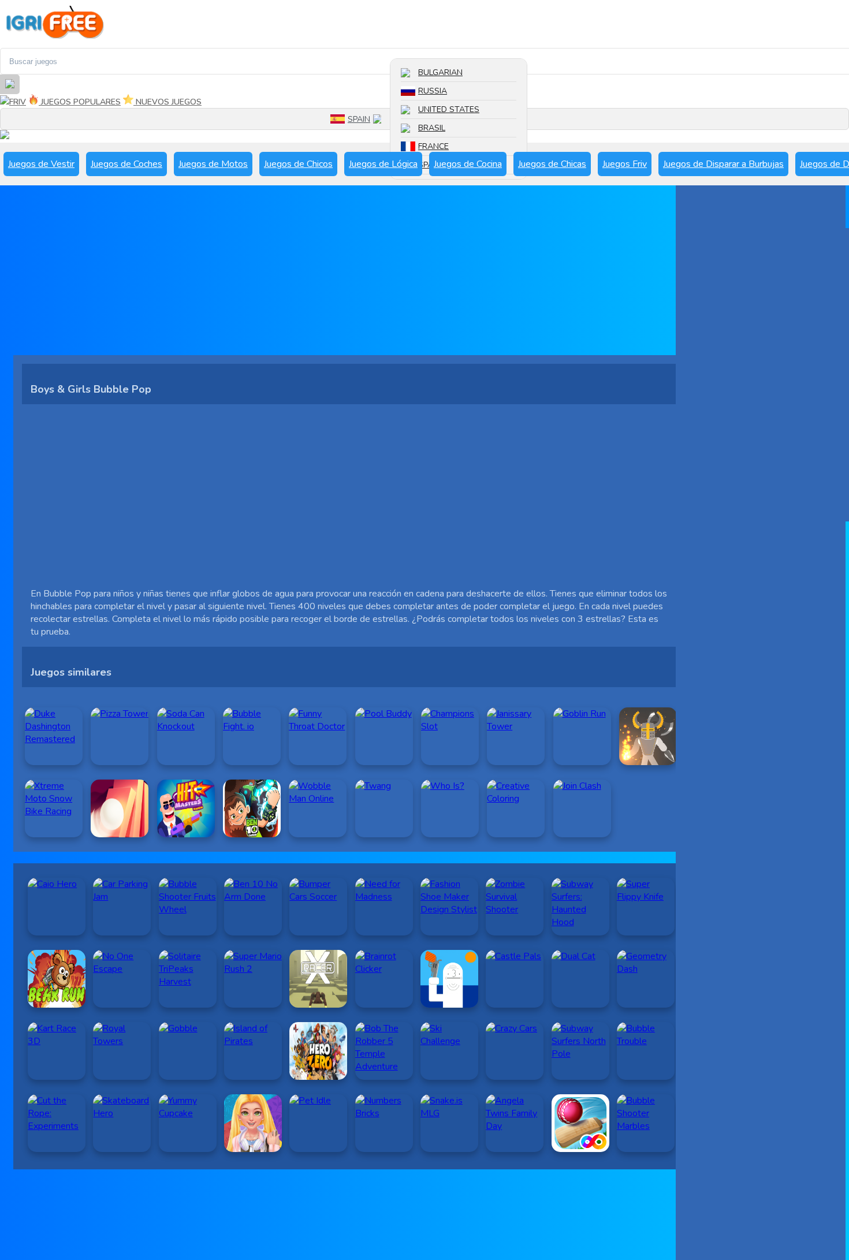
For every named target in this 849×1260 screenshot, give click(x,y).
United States (448, 109)
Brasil (431, 127)
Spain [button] (359, 119)
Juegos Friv (624, 164)
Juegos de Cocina (468, 164)
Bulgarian (440, 72)
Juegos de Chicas (552, 164)
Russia (432, 90)
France (433, 146)
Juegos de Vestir (41, 164)
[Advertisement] (349, 274)
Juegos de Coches (126, 164)
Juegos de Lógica (383, 164)
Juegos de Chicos (298, 164)
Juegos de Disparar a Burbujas (723, 164)
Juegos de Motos (213, 164)
